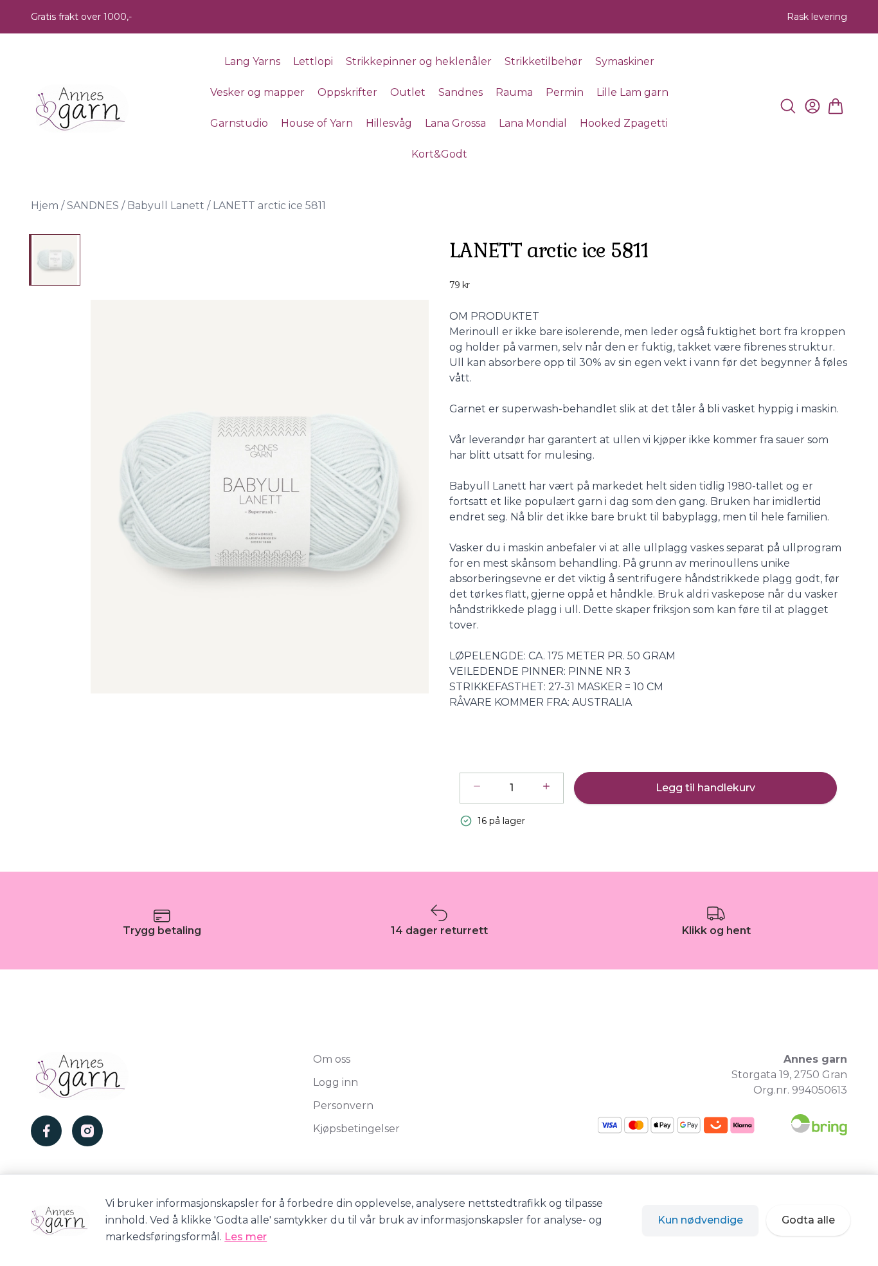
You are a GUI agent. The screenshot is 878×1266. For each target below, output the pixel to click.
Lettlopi (313, 61)
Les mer (245, 1237)
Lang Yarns (252, 61)
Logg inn (335, 1082)
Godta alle (808, 1220)
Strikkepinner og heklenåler (419, 61)
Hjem (44, 205)
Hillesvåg (389, 123)
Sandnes (460, 92)
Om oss (331, 1059)
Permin (565, 92)
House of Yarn (317, 123)
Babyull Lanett (165, 205)
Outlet (408, 92)
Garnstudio (239, 123)
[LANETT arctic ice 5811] (54, 260)
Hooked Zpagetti (624, 123)
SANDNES (93, 205)
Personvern (343, 1105)
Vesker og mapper (257, 92)
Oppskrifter (347, 92)
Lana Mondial (533, 123)
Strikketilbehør (543, 61)
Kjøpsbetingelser (356, 1129)
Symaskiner (624, 61)
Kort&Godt (439, 154)
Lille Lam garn (632, 92)
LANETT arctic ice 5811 (269, 205)
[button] (260, 496)
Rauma (514, 92)
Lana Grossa (455, 123)
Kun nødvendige (700, 1220)
